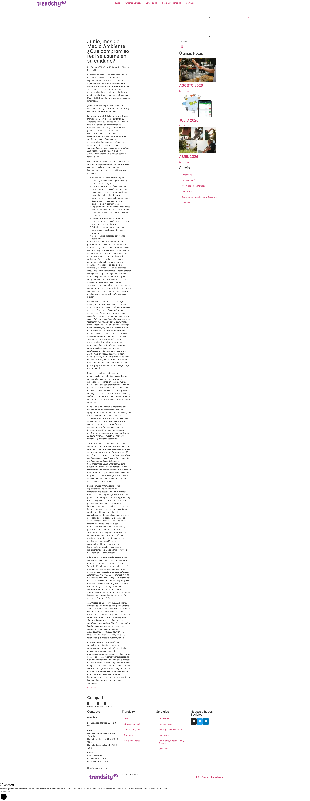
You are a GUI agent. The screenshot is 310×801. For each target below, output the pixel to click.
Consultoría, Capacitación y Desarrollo (199, 197)
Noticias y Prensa (170, 3)
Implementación (189, 180)
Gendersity (187, 202)
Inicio (117, 3)
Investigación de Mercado (193, 186)
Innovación (187, 191)
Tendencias (187, 175)
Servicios (150, 3)
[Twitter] (200, 721)
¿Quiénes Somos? (133, 3)
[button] (91, 705)
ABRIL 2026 (188, 156)
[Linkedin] (206, 721)
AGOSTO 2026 (191, 85)
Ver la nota (92, 687)
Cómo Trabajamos (132, 729)
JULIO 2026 (188, 120)
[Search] (182, 46)
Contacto (190, 3)
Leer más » (184, 91)
